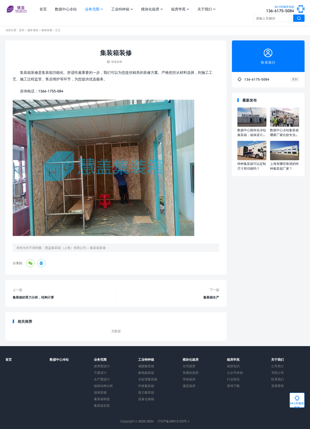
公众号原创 (235, 372)
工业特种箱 (122, 9)
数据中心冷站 (66, 9)
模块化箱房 (152, 9)
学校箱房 (189, 379)
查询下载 (233, 386)
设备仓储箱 (146, 399)
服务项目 (32, 30)
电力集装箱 (146, 392)
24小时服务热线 (297, 401)
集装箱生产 (211, 297)
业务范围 (94, 9)
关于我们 (206, 9)
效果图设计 (102, 366)
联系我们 (277, 379)
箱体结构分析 (103, 386)
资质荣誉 (277, 386)
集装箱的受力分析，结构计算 (33, 297)
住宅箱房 (189, 366)
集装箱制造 (102, 399)
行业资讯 (233, 379)
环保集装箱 (146, 386)
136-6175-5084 (280, 9)
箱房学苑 (180, 9)
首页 (43, 9)
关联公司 (277, 372)
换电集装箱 (146, 372)
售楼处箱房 (191, 372)
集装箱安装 (102, 405)
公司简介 (277, 366)
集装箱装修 (98, 248)
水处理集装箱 (147, 379)
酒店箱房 (189, 386)
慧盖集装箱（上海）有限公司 (65, 248)
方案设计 (100, 372)
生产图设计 (102, 379)
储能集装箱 (146, 366)
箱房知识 (233, 366)
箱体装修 (46, 30)
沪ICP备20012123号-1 (173, 421)
